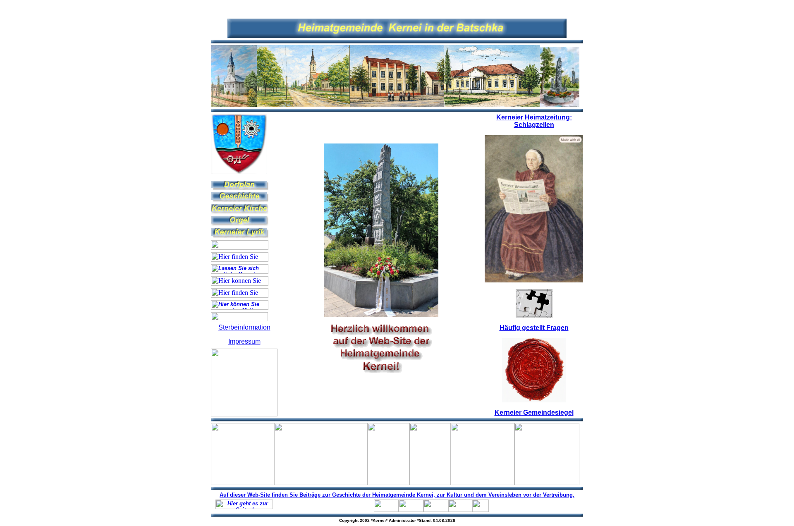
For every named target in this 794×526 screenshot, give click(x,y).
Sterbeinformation (244, 327)
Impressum (244, 341)
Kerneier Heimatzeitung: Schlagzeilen (534, 121)
